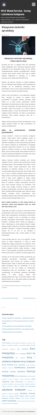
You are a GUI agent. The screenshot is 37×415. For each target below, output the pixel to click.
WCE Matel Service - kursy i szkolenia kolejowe (16, 12)
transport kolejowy (14, 398)
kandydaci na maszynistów (19, 345)
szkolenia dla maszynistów (27, 386)
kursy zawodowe (19, 365)
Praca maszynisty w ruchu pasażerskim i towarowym (17, 326)
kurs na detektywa (20, 353)
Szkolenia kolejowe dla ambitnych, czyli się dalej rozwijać (18, 329)
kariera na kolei (30, 345)
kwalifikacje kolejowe (7, 367)
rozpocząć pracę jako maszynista (22, 384)
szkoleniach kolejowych (12, 386)
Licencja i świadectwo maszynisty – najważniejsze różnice (18, 318)
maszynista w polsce (7, 379)
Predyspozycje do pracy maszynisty (12, 332)
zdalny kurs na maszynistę (12, 403)
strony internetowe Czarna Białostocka (25, 411)
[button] (34, 3)
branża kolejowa (6, 343)
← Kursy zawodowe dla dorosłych (9, 298)
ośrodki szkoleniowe (25, 379)
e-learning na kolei (30, 343)
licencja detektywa (17, 371)
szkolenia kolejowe (14, 389)
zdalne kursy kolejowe (22, 401)
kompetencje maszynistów (8, 349)
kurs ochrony (20, 358)
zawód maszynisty (9, 401)
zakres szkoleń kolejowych (28, 398)
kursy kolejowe (28, 361)
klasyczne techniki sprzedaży (11, 285)
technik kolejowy (19, 396)
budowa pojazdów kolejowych (18, 343)
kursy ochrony (7, 365)
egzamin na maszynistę (7, 345)
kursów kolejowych (30, 365)
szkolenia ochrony (27, 393)
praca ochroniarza (17, 381)
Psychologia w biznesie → (29, 298)
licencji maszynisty (20, 376)
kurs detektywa (22, 349)
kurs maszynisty (23, 285)
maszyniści (16, 379)
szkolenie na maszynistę (8, 396)
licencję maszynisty (31, 376)
